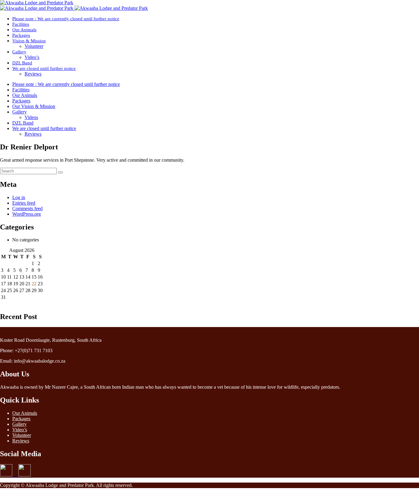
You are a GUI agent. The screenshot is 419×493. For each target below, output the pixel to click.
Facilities (20, 24)
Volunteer (34, 46)
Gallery (19, 51)
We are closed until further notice (44, 68)
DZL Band (22, 62)
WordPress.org (26, 214)
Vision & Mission (29, 40)
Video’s (32, 57)
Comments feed (27, 208)
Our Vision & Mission (33, 106)
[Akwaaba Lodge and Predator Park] (36, 2)
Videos (31, 117)
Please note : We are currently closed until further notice (65, 18)
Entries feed (23, 203)
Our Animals (24, 29)
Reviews (33, 73)
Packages (21, 35)
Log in (18, 197)
